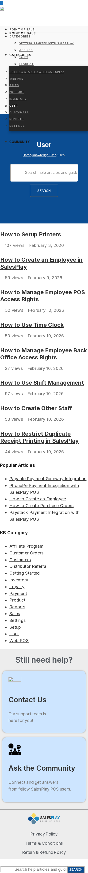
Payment (18, 593)
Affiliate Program (26, 546)
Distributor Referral (28, 566)
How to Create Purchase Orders (41, 505)
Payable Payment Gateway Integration (48, 478)
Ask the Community (41, 768)
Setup (15, 627)
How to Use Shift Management (42, 382)
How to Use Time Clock (32, 324)
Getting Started (24, 573)
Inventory (18, 98)
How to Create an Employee (37, 498)
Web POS (16, 78)
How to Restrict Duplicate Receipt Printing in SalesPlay (39, 437)
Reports (16, 119)
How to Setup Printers (30, 234)
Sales (14, 85)
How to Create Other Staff (36, 408)
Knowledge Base (44, 155)
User (13, 105)
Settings (17, 125)
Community (19, 142)
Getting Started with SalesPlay (36, 72)
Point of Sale (22, 33)
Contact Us (27, 699)
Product (16, 92)
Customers (19, 112)
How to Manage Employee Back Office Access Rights (43, 354)
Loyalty (16, 586)
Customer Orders (26, 552)
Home (27, 155)
